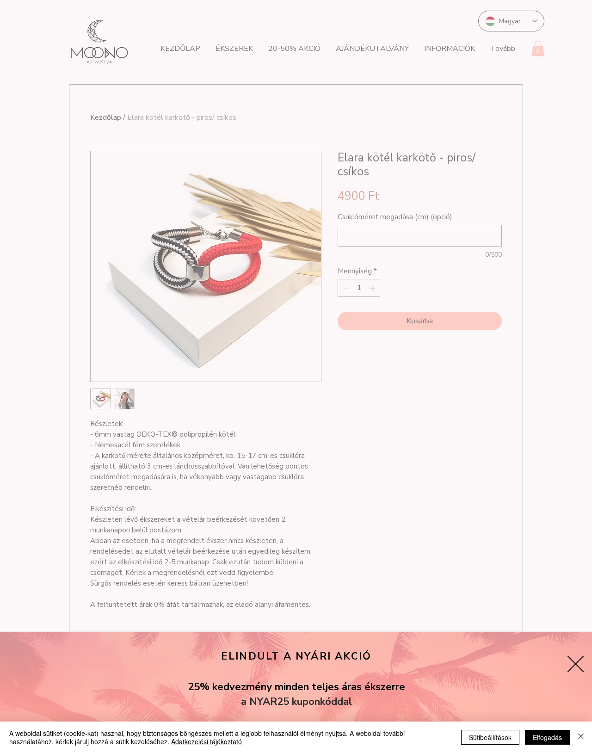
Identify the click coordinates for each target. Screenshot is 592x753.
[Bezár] (580, 737)
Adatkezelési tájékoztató (206, 741)
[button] (575, 664)
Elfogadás (547, 737)
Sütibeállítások (490, 737)
